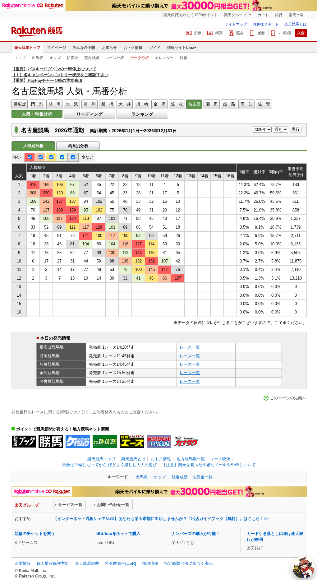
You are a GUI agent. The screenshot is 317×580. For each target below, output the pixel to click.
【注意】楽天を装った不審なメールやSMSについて (209, 464)
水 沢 (72, 104)
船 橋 (107, 104)
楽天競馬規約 (87, 563)
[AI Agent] (303, 567)
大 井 (125, 104)
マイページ (56, 47)
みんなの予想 (84, 47)
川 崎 (142, 104)
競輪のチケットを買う (35, 533)
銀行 (279, 15)
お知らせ (109, 47)
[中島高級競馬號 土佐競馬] (159, 441)
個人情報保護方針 (53, 563)
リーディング (89, 114)
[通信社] (105, 441)
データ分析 (139, 58)
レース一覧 (190, 347)
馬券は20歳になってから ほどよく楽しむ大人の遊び (109, 464)
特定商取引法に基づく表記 (188, 563)
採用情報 (150, 563)
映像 (183, 58)
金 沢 (160, 104)
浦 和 (90, 104)
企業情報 (23, 563)
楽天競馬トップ (27, 47)
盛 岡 (54, 104)
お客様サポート (266, 24)
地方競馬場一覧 (191, 459)
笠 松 (177, 104)
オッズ (55, 58)
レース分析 (114, 58)
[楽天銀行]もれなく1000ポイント (190, 15)
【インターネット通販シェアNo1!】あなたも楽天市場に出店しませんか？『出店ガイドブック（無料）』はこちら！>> (161, 518)
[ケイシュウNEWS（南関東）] (78, 441)
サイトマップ (236, 24)
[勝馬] (51, 441)
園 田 (212, 104)
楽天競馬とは (295, 24)
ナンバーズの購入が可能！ (196, 533)
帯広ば (20, 104)
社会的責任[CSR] (120, 563)
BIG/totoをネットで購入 (118, 533)
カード (263, 15)
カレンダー (164, 58)
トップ (20, 58)
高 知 (247, 104)
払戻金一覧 (202, 477)
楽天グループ (235, 15)
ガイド (154, 47)
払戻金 (72, 58)
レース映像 (220, 459)
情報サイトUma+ (181, 47)
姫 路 (229, 104)
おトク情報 (133, 47)
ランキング (142, 114)
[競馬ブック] (23, 441)
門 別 (37, 104)
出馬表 (37, 58)
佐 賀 (264, 104)
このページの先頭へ (288, 398)
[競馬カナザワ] (186, 441)
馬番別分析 (78, 145)
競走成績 (91, 58)
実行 (296, 129)
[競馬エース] (132, 441)
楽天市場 (296, 15)
